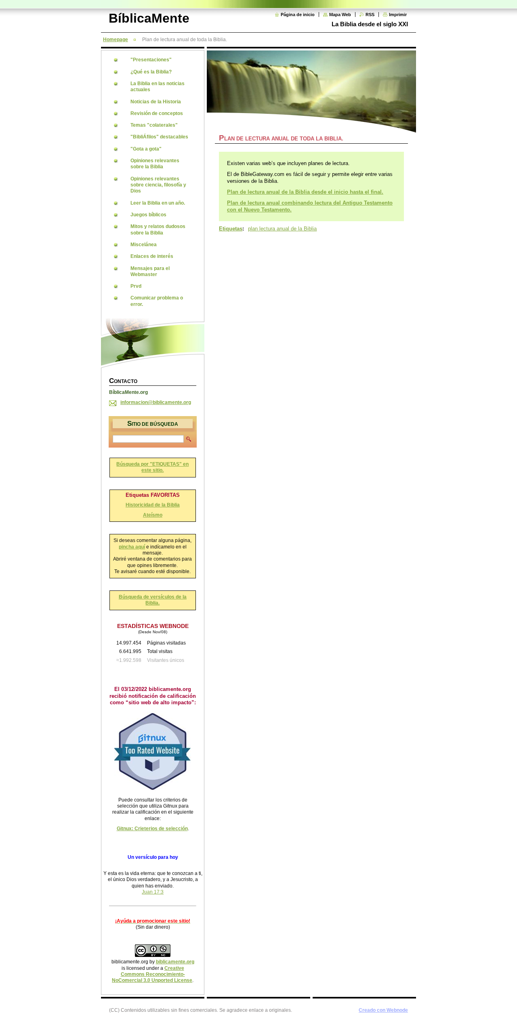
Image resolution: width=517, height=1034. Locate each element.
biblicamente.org (175, 961)
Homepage (115, 39)
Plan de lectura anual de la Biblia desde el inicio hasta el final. (305, 192)
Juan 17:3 (153, 892)
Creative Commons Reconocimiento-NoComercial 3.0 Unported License (152, 974)
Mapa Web (340, 14)
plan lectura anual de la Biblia (282, 229)
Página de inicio (298, 14)
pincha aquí (132, 546)
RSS (370, 14)
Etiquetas (230, 229)
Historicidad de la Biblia (153, 504)
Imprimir (398, 14)
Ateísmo (152, 515)
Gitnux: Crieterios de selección (152, 828)
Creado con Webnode (383, 1010)
